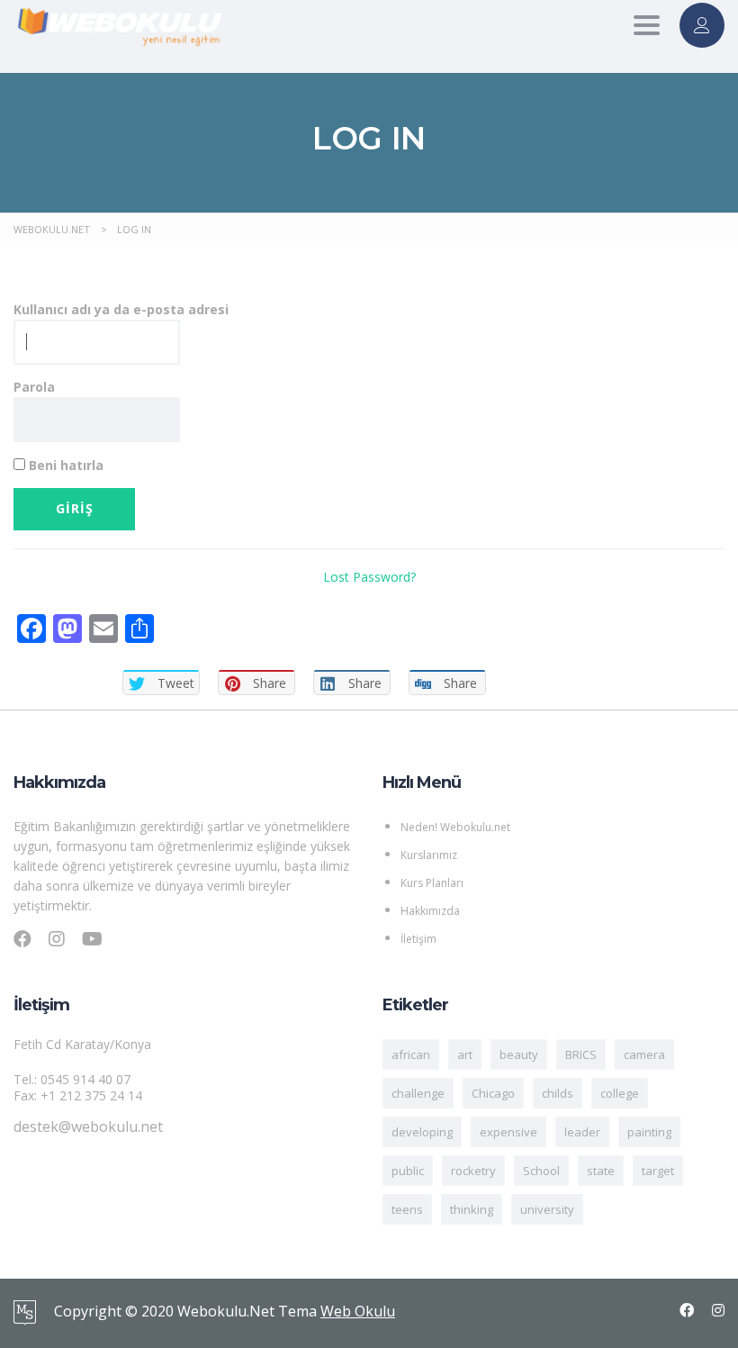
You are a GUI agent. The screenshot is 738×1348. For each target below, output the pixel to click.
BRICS (581, 1054)
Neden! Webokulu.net (455, 827)
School (541, 1171)
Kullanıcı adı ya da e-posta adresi (121, 309)
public (408, 1171)
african (411, 1054)
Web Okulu (357, 1311)
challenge (418, 1093)
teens (407, 1209)
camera (644, 1054)
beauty (519, 1054)
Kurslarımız (428, 855)
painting (649, 1132)
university (547, 1209)
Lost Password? (369, 576)
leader (582, 1132)
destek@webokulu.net (88, 1126)
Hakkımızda (430, 910)
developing (422, 1132)
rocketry (473, 1171)
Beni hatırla (64, 465)
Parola (34, 386)
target (658, 1171)
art (464, 1054)
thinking (471, 1209)
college (619, 1093)
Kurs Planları (432, 883)
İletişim (418, 938)
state (601, 1171)
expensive (508, 1132)
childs (557, 1093)
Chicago (493, 1093)
